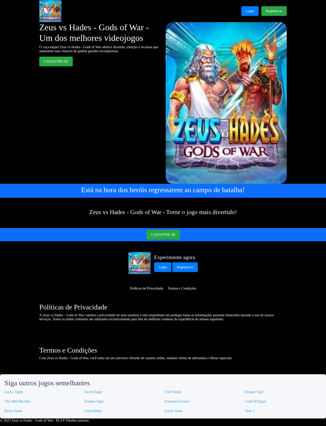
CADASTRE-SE (56, 61)
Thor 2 (249, 411)
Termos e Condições (182, 288)
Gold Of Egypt (255, 401)
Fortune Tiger (94, 401)
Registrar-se (274, 11)
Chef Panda (173, 392)
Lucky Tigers (13, 392)
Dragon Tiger (254, 392)
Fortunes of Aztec (177, 401)
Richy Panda (13, 411)
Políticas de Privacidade (146, 288)
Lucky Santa (174, 411)
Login (250, 11)
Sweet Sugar (93, 392)
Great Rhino (93, 411)
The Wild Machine (17, 401)
